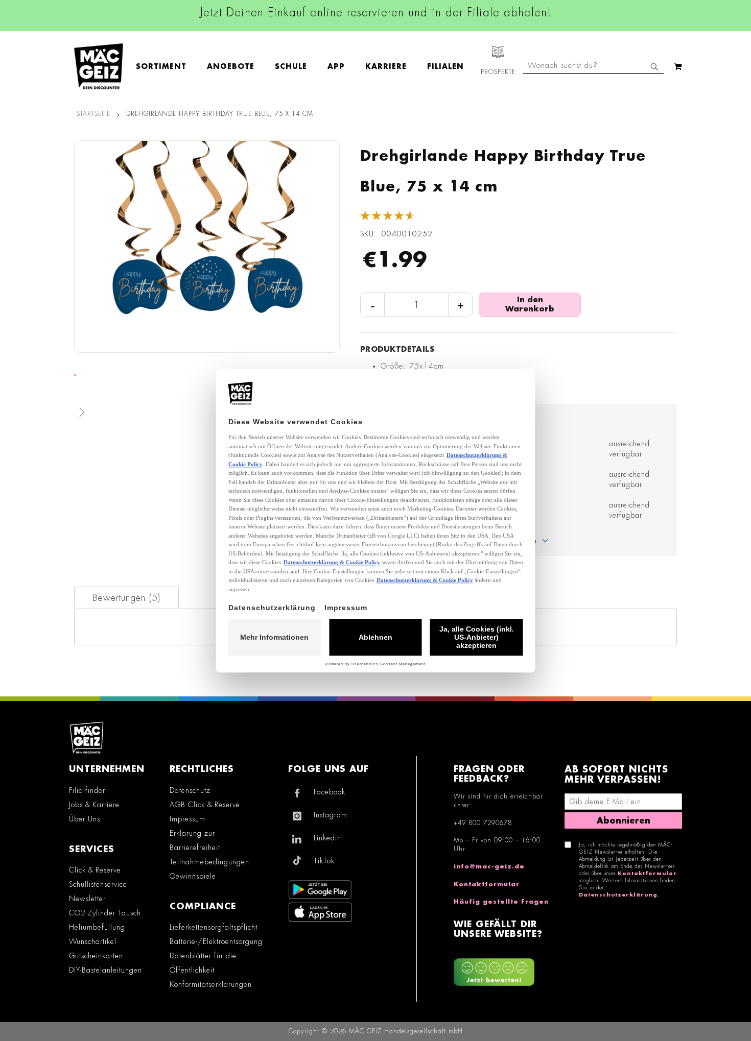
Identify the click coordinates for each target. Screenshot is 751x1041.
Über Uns (84, 818)
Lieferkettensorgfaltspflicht (213, 927)
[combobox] (593, 66)
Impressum (187, 818)
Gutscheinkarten (96, 955)
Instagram (330, 814)
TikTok (324, 860)
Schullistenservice (98, 884)
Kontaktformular (487, 884)
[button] (207, 414)
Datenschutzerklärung (618, 895)
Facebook (329, 791)
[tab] (126, 597)
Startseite (93, 114)
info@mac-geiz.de (489, 866)
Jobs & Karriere (94, 804)
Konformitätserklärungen (211, 984)
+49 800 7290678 (483, 823)
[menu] (305, 67)
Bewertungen (125, 597)
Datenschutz (190, 790)
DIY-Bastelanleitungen (105, 970)
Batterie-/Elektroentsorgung (216, 941)
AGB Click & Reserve (205, 804)
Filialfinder (87, 790)
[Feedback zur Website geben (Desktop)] (504, 968)
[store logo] (98, 66)
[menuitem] (166, 67)
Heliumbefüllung (97, 927)
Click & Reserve (95, 870)
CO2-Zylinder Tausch (105, 912)
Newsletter (87, 898)
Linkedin (327, 837)
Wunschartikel (92, 941)
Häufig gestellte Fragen (501, 902)
